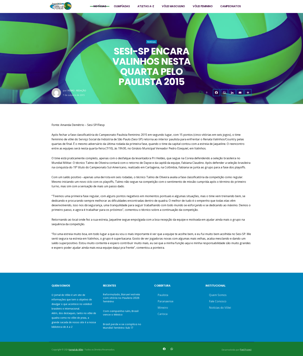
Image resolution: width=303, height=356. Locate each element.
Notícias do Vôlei (220, 308)
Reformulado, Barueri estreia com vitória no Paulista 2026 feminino (121, 298)
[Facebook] (216, 92)
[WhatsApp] (224, 92)
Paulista (163, 295)
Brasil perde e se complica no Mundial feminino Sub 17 (122, 326)
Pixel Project (245, 349)
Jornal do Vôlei (76, 349)
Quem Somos (218, 295)
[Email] (240, 92)
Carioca (162, 314)
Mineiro (163, 308)
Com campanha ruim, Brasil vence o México (121, 312)
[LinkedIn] (232, 92)
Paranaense (165, 301)
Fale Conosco (217, 301)
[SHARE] (247, 92)
